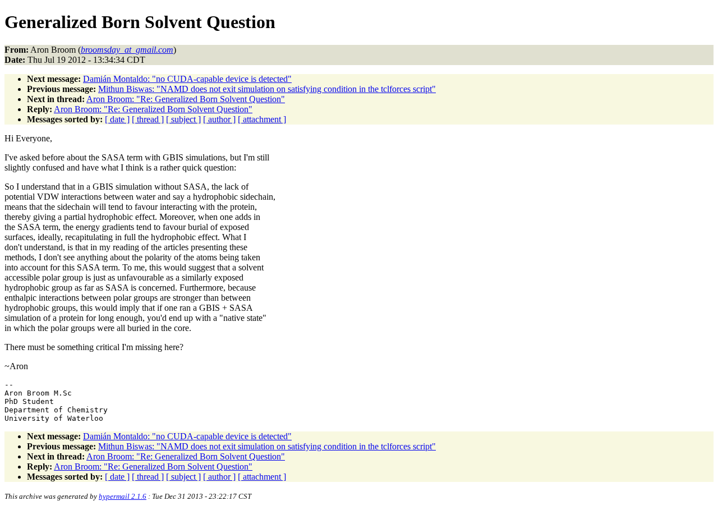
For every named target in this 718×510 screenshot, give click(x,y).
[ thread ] (148, 119)
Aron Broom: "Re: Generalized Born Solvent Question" (185, 99)
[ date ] (117, 119)
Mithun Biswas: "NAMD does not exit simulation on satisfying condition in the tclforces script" (267, 89)
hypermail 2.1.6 (122, 496)
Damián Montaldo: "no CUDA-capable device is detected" (187, 79)
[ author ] (219, 119)
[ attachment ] (262, 119)
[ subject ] (183, 119)
